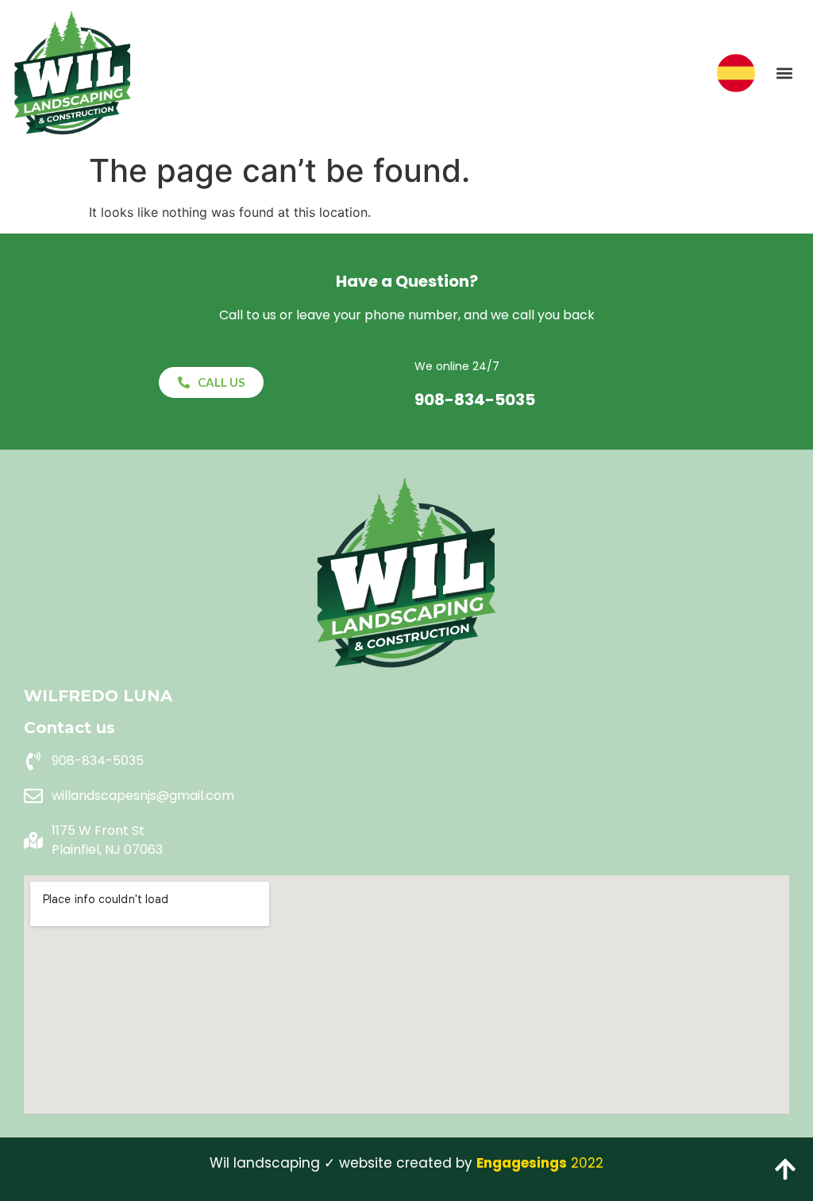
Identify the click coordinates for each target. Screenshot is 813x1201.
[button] (784, 73)
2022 (539, 1162)
